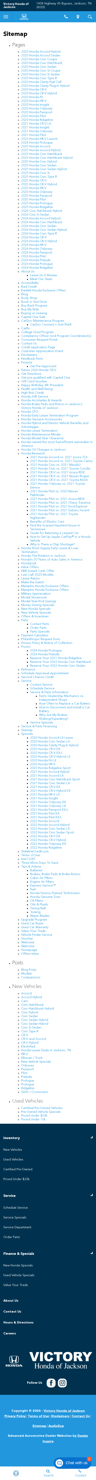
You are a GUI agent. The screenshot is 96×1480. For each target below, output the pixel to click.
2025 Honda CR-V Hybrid (39, 184)
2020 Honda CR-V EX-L (46, 752)
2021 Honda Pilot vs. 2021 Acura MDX (57, 499)
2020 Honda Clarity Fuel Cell (41, 82)
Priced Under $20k (34, 1115)
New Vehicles (27, 986)
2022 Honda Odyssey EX (48, 843)
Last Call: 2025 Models (37, 574)
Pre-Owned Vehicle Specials (41, 1111)
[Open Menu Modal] (6, 16)
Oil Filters (36, 900)
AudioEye (56, 1426)
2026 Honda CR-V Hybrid (39, 241)
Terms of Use (30, 855)
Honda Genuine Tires (45, 897)
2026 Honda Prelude (35, 260)
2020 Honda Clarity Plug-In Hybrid (45, 85)
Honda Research (33, 453)
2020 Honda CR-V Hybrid (39, 93)
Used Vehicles (27, 1101)
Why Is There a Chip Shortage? (52, 544)
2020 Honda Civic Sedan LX (50, 741)
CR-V (24, 1035)
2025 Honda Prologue (37, 203)
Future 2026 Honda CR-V (38, 370)
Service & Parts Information (49, 692)
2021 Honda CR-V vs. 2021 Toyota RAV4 (59, 480)
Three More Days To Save (39, 862)
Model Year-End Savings (38, 601)
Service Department (17, 1227)
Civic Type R (29, 1031)
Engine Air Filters (42, 881)
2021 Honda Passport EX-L (49, 809)
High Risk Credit (32, 392)
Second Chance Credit (37, 677)
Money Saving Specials (37, 605)
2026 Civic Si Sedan (35, 214)
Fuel (33, 889)
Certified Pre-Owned (17, 1169)
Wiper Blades (40, 915)
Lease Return (30, 578)
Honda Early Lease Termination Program (49, 415)
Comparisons (30, 977)
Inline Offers (30, 567)
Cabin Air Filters (41, 878)
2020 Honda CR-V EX (45, 749)
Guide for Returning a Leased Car (54, 533)
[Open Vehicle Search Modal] (90, 16)
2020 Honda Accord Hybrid (41, 51)
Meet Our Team (41, 279)
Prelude (26, 1076)
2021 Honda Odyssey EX (48, 802)
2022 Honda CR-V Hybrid (48, 840)
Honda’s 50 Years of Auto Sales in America (51, 559)
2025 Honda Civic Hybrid (39, 161)
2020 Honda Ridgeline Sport (50, 768)
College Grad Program (37, 332)
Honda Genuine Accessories (41, 419)
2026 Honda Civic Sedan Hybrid (44, 229)
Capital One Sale (33, 317)
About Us (28, 271)
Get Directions (31, 373)
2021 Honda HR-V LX (45, 794)
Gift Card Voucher (34, 381)
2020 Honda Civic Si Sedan (40, 74)
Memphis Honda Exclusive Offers (45, 586)
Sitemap (27, 730)
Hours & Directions (18, 1322)
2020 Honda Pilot (33, 116)
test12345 (28, 859)
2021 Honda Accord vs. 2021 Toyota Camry (61, 461)
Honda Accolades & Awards (41, 400)
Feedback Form (32, 358)
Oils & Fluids (39, 904)
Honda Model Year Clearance (42, 438)
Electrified (28, 1046)
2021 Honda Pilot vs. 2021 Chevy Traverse (60, 502)
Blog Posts (28, 969)
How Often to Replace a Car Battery (64, 703)
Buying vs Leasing (34, 313)
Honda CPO (29, 411)
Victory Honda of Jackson (64, 1410)
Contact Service (41, 684)
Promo (25, 646)
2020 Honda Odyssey (36, 108)
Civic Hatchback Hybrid (37, 1008)
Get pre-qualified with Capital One (45, 377)
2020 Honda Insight (35, 104)
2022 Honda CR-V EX (45, 836)
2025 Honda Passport (36, 195)
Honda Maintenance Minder (41, 434)
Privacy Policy (15, 1416)
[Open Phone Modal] (66, 16)
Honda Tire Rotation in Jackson (43, 555)
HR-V (24, 1054)
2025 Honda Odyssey (36, 192)
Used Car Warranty (34, 927)
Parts (24, 620)
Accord (26, 993)
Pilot (24, 1073)
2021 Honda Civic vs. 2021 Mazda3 (55, 464)
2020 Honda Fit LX (43, 760)
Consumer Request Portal (39, 339)
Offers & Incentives (35, 616)
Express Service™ (43, 885)
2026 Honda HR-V (33, 245)
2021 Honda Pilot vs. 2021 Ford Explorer (59, 506)
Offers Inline (30, 953)
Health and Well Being (37, 389)
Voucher (27, 938)
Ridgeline (27, 1088)
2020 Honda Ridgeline (37, 120)
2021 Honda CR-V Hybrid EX (50, 790)
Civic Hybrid (29, 1012)
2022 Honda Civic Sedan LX (50, 828)
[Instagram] (62, 1383)
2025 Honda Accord (35, 146)
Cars (24, 1001)
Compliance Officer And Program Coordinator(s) (56, 336)
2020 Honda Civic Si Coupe (41, 70)
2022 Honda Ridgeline (46, 847)
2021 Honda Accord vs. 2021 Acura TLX (59, 457)
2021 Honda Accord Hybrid (49, 771)
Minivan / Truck (32, 1057)
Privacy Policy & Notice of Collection (46, 643)
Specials (27, 734)
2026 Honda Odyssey (36, 248)
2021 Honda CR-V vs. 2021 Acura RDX (57, 472)
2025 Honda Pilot (33, 199)
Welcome (27, 942)
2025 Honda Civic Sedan (38, 165)
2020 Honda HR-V (33, 101)
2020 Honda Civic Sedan (38, 66)
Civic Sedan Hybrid (34, 1020)
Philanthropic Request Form (40, 639)
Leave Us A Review (43, 275)
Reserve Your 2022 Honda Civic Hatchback (60, 662)
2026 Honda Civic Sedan (38, 226)
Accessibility (30, 282)
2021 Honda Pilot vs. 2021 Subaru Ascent (59, 510)
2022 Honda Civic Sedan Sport (52, 832)
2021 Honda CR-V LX (36, 123)
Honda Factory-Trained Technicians (55, 893)
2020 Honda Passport (36, 112)
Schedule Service (42, 688)
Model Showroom (34, 597)
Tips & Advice (31, 866)
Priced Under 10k (33, 1119)
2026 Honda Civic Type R (39, 233)
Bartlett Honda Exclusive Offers (43, 290)
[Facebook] (51, 1383)
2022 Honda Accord (44, 821)
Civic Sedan (29, 1016)
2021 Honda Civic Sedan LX (50, 783)
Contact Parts (39, 624)
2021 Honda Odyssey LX (48, 806)
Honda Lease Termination (39, 430)
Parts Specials (40, 631)
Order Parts (38, 627)
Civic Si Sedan (31, 1027)
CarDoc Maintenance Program (42, 320)
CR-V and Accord (33, 1039)
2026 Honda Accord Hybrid (41, 218)
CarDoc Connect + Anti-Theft (50, 324)
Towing (35, 912)
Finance (26, 362)
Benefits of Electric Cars (47, 521)
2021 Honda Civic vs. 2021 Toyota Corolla (60, 468)
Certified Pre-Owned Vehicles (42, 1108)
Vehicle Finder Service (36, 934)
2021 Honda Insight (35, 127)
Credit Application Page (38, 347)
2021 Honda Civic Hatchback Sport (55, 779)
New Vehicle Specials (36, 612)
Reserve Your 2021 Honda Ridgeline (56, 658)
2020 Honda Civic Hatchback (41, 63)
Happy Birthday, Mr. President (42, 385)
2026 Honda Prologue (37, 264)
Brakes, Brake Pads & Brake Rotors (55, 874)
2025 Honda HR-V (33, 188)
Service (26, 680)
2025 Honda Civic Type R (39, 176)
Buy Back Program (34, 305)
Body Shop (29, 298)
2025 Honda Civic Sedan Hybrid (44, 169)
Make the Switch (32, 582)
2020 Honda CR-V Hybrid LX (50, 756)
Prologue (27, 1080)
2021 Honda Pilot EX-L (46, 817)
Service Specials (41, 722)
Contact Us (29, 343)
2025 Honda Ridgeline (37, 207)
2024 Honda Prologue (37, 142)
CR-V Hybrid (29, 1042)
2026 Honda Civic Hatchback (41, 222)
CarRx (25, 328)
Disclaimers (29, 355)
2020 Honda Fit (32, 97)
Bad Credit (29, 286)
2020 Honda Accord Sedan (40, 55)
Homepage (29, 950)
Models (26, 973)
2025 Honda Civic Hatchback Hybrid (47, 157)
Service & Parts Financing (39, 726)
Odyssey (27, 1065)
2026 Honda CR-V (34, 237)
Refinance (28, 669)
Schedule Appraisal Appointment (45, 673)
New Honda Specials (36, 608)
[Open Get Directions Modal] (78, 16)
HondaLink (28, 563)
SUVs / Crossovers (34, 1092)
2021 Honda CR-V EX (45, 787)
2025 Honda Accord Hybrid (41, 150)
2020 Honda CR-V (34, 89)
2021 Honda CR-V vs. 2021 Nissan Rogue (59, 476)
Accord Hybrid (31, 997)
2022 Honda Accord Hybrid (49, 825)
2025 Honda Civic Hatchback (41, 154)
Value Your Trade (33, 931)
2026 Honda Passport (36, 252)
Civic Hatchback (32, 1004)
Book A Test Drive (34, 301)
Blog (24, 294)
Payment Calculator (34, 635)
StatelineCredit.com (35, 851)
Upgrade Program (34, 919)
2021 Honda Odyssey (36, 131)
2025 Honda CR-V (34, 180)
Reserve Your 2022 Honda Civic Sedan (57, 665)
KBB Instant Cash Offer (37, 571)
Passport (27, 1069)
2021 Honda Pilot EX (44, 813)
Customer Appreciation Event (42, 351)
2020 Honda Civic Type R (39, 78)
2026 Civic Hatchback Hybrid (41, 210)
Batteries (36, 870)
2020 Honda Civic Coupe (39, 59)
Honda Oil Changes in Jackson (43, 449)
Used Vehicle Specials (18, 1275)
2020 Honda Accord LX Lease (51, 737)
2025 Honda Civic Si (35, 173)
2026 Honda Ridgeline (37, 267)
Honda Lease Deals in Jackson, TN (46, 1050)
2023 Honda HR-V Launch (39, 138)
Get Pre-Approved (43, 366)
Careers (9, 1333)
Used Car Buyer (32, 923)
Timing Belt (38, 908)
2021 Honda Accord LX (47, 775)
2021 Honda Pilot (33, 135)
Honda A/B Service (34, 396)
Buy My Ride (30, 309)
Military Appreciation (36, 593)
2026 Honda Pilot (33, 256)
